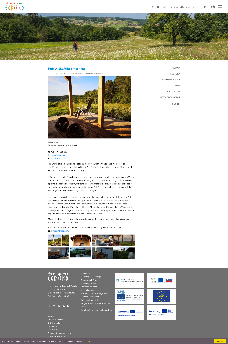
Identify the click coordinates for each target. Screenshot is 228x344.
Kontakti (51, 316)
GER (188, 7)
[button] (213, 7)
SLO (176, 7)
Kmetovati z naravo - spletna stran (96, 310)
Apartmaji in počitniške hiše (95, 73)
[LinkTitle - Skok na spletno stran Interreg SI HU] (129, 311)
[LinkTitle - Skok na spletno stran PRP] (161, 280)
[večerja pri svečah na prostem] (102, 253)
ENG (182, 7)
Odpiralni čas (53, 326)
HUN (194, 7)
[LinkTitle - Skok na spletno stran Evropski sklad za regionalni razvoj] (129, 295)
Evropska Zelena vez (90, 287)
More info (86, 341)
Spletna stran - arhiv (90, 300)
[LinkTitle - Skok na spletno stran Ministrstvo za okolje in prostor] (129, 280)
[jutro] (58, 240)
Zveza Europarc (88, 290)
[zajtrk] (102, 240)
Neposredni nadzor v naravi (60, 333)
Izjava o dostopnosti (57, 336)
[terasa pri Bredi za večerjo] (80, 253)
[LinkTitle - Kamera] (63, 306)
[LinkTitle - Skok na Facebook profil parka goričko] (149, 7)
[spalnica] (58, 253)
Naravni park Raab (89, 283)
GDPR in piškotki (55, 323)
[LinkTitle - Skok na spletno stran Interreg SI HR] (161, 311)
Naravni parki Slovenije (91, 277)
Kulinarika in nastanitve (75, 73)
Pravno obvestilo (55, 320)
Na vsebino (167, 7)
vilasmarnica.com (61, 231)
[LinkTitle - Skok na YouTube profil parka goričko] (158, 7)
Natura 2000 (86, 273)
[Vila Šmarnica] (80, 240)
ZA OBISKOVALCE (59, 73)
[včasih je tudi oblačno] (124, 240)
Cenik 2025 (53, 330)
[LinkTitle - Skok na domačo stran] (14, 6)
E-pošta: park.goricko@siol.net (61, 293)
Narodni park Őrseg (89, 280)
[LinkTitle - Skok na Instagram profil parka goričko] (153, 7)
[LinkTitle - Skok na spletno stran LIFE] (161, 295)
